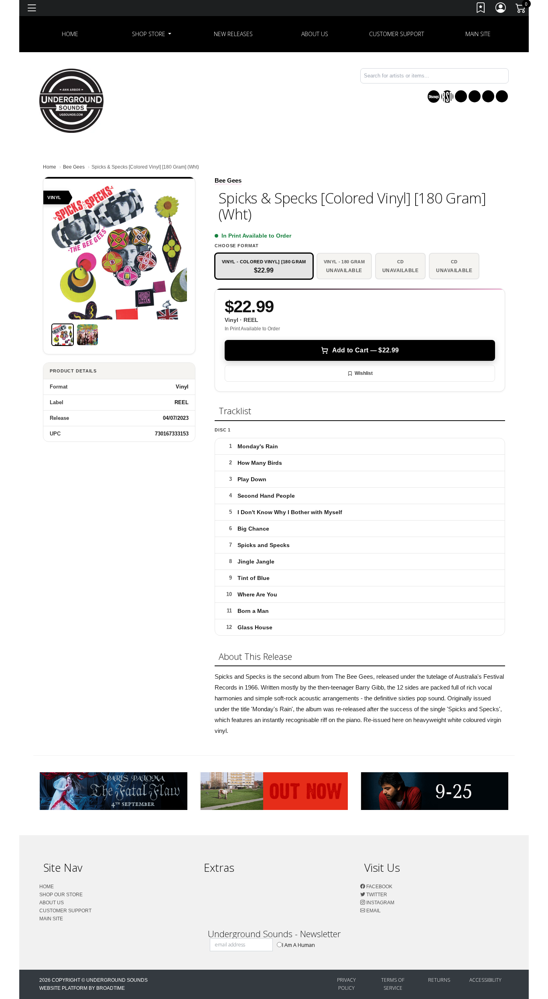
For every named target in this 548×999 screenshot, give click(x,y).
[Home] (71, 100)
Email (373, 911)
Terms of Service (392, 984)
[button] (152, 34)
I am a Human (298, 944)
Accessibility (485, 980)
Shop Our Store (61, 894)
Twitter (376, 894)
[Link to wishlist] (481, 9)
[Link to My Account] (501, 9)
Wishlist (364, 373)
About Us (314, 34)
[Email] (502, 96)
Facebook (378, 886)
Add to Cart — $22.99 (365, 350)
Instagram (379, 902)
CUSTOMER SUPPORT (396, 34)
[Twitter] (474, 96)
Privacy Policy (346, 984)
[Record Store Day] (447, 97)
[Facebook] (461, 96)
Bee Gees (74, 167)
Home (49, 167)
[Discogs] (433, 97)
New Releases (233, 34)
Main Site (478, 34)
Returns (439, 980)
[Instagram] (488, 96)
